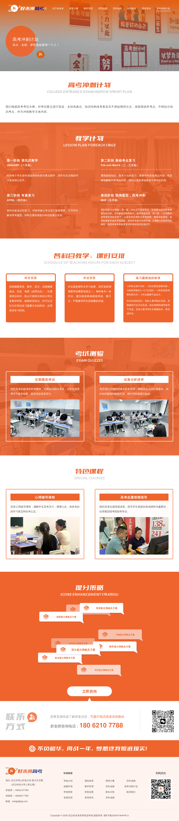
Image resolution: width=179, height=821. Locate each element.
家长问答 (110, 791)
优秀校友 (131, 8)
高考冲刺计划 (163, 8)
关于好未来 (58, 8)
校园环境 (68, 786)
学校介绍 (68, 780)
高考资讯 (146, 8)
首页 (44, 8)
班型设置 (102, 8)
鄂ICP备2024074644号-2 (116, 815)
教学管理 (88, 8)
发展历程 (68, 797)
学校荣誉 (68, 791)
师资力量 (73, 8)
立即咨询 (89, 691)
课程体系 (89, 780)
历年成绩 (117, 8)
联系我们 (131, 791)
